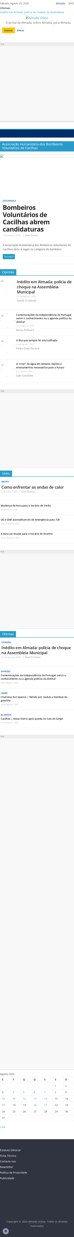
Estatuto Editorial (10, 1150)
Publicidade (7, 1178)
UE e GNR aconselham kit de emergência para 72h (30, 519)
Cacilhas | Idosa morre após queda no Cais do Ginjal (32, 718)
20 (35, 1105)
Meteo (5, 481)
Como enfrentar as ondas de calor (32, 487)
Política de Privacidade (13, 1172)
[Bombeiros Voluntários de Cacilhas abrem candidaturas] (37, 156)
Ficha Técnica (8, 1155)
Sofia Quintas (31, 235)
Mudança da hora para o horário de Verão (26, 505)
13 (35, 1098)
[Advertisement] (37, 83)
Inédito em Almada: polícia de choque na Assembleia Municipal (44, 286)
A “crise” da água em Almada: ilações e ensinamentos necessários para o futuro (40, 365)
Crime (4, 693)
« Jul (2, 1127)
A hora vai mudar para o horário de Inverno (27, 533)
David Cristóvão (26, 300)
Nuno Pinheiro (25, 330)
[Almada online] (3, 133)
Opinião (8, 272)
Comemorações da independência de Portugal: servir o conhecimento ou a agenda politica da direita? (44, 318)
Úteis (6, 473)
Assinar (8, 30)
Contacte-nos (8, 1161)
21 (45, 1105)
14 (45, 1098)
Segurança (9, 200)
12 (24, 1098)
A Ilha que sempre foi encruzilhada (36, 340)
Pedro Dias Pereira (27, 348)
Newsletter (6, 1167)
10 (3, 1098)
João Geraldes (24, 375)
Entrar (20, 30)
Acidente (6, 714)
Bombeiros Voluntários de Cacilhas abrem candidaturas (26, 218)
